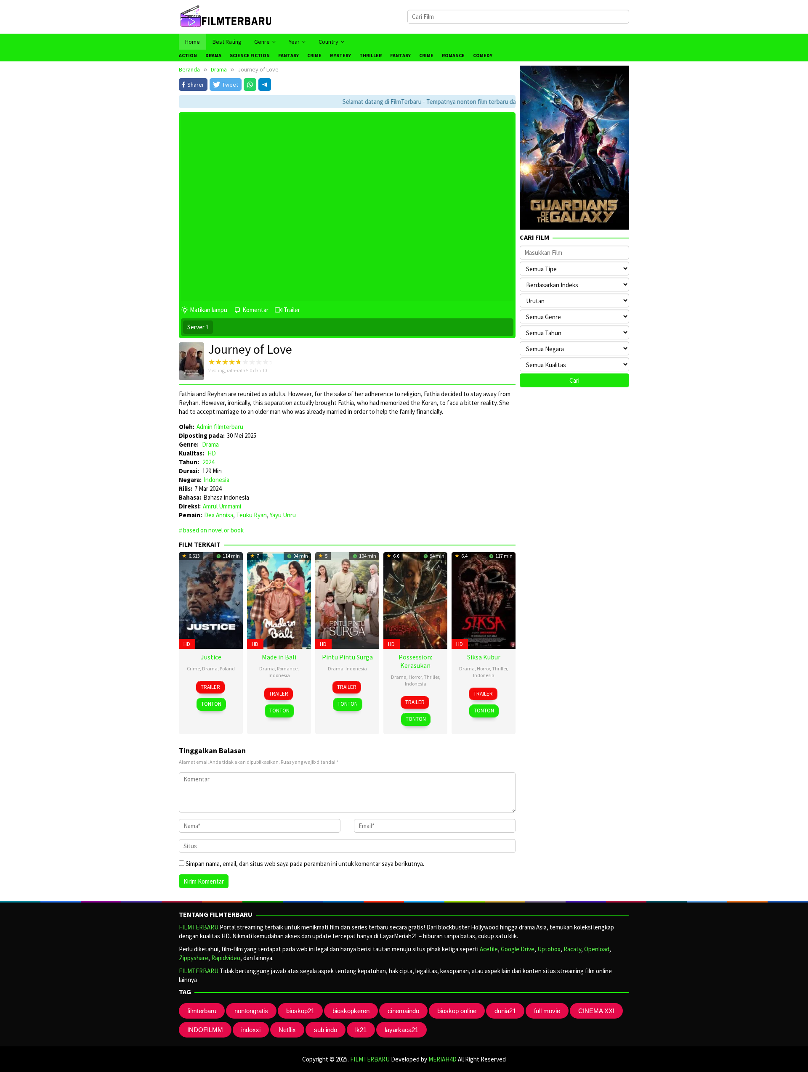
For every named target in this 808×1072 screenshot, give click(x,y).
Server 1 (198, 327)
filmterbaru (201, 1010)
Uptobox (549, 949)
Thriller (431, 677)
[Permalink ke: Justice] (210, 599)
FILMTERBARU (198, 927)
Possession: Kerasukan (415, 661)
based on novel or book (213, 530)
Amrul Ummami (222, 506)
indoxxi (250, 1029)
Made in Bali (279, 657)
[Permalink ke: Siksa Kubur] (483, 599)
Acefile (489, 949)
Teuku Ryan (251, 515)
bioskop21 (300, 1010)
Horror (415, 677)
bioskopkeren (350, 1010)
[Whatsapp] (250, 84)
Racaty (572, 949)
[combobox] (518, 17)
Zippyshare (193, 958)
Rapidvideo (225, 958)
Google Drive (517, 949)
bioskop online (456, 1010)
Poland (227, 668)
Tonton (211, 703)
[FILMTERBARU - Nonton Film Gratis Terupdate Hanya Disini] (225, 16)
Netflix (287, 1029)
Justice (211, 657)
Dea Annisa (218, 515)
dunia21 (505, 1010)
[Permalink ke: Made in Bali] (279, 599)
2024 (208, 462)
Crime (193, 668)
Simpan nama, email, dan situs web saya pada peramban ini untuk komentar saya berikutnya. (305, 864)
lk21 (361, 1029)
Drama (210, 444)
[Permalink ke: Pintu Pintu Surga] (347, 599)
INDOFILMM (205, 1029)
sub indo (325, 1029)
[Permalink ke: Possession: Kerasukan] (415, 599)
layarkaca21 (401, 1029)
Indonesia (216, 480)
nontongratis (251, 1010)
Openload (596, 949)
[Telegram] (264, 84)
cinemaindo (403, 1010)
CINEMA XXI (596, 1010)
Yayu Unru (283, 515)
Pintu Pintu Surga (347, 657)
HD (211, 453)
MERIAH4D (442, 1059)
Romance (287, 668)
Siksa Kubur (483, 657)
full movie (547, 1010)
